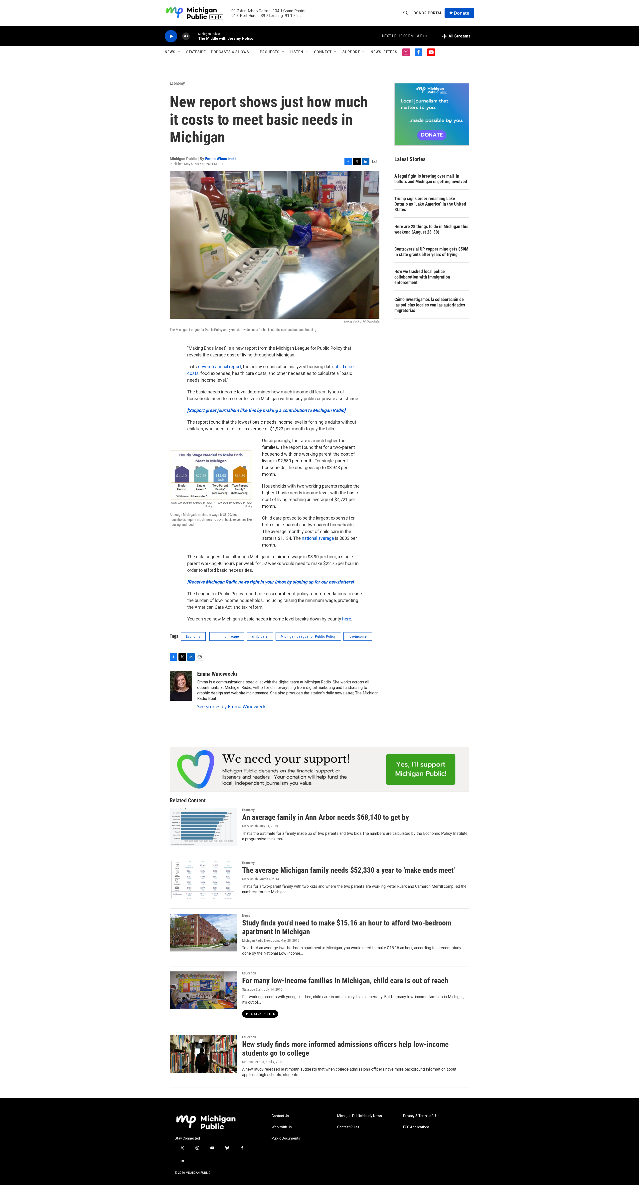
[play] (171, 36)
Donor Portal (428, 13)
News (170, 52)
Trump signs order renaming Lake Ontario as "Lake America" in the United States (430, 204)
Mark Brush (250, 826)
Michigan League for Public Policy (308, 636)
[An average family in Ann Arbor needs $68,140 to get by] (203, 827)
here (346, 618)
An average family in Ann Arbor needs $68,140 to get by (325, 817)
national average (318, 538)
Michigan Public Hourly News (359, 1116)
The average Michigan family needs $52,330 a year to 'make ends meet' (348, 870)
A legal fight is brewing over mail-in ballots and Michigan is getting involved (430, 178)
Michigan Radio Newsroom (260, 940)
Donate (461, 13)
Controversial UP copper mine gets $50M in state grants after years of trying (431, 251)
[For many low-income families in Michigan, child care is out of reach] (203, 990)
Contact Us (280, 1116)
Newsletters (384, 52)
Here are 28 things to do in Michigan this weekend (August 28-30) (431, 229)
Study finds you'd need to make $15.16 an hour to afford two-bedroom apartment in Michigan (346, 927)
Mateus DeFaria (253, 1062)
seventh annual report (219, 366)
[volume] (186, 36)
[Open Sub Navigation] (179, 52)
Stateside (196, 52)
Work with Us (282, 1127)
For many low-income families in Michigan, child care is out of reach (345, 980)
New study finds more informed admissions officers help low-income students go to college (345, 1048)
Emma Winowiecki (220, 158)
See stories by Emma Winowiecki (232, 706)
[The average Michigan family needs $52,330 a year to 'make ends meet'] (203, 879)
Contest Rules (348, 1127)
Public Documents (286, 1138)
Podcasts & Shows (230, 52)
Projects (270, 52)
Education (249, 973)
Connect (323, 52)
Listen (296, 52)
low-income (358, 636)
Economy (177, 83)
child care (260, 636)
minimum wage (227, 636)
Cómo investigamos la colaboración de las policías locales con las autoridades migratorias (429, 305)
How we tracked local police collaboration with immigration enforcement (422, 277)
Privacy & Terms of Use (421, 1116)
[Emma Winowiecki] (181, 686)
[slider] (194, 36)
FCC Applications (416, 1127)
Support (351, 52)
